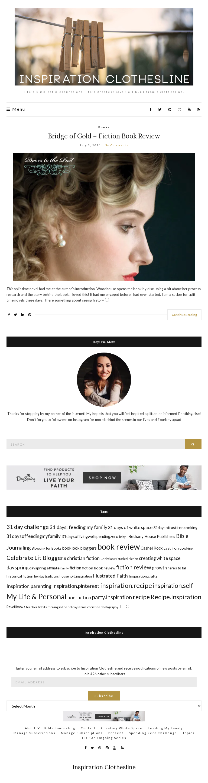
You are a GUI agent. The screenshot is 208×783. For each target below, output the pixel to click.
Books (104, 127)
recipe (141, 597)
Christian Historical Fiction (119, 558)
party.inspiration (112, 597)
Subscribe (104, 696)
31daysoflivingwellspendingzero (89, 536)
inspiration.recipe (126, 585)
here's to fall (177, 568)
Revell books (15, 607)
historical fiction (19, 576)
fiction (75, 567)
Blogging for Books (46, 548)
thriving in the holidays (63, 607)
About (30, 728)
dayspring (17, 567)
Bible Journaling (59, 728)
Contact (88, 728)
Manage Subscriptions (35, 733)
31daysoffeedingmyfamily (33, 536)
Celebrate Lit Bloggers (36, 557)
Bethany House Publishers (151, 536)
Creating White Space (121, 728)
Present (115, 733)
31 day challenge (27, 526)
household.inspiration (76, 576)
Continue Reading (184, 314)
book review (119, 546)
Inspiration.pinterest (75, 586)
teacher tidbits (36, 607)
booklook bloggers (79, 548)
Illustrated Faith (110, 576)
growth (159, 567)
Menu (18, 109)
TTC (124, 606)
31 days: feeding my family (78, 527)
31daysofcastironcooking (175, 527)
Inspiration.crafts (143, 576)
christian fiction (83, 558)
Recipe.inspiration (176, 597)
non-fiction (79, 597)
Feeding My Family (165, 728)
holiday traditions (46, 576)
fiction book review (98, 568)
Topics (189, 733)
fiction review (133, 567)
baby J (123, 536)
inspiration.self (173, 585)
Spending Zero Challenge (153, 733)
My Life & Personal (36, 596)
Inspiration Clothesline (104, 632)
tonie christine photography (98, 607)
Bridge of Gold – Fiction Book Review (104, 136)
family (64, 568)
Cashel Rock (152, 548)
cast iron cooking (178, 548)
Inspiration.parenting (28, 586)
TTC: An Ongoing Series (104, 738)
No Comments (116, 145)
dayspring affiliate (44, 568)
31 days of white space (130, 527)
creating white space (159, 558)
